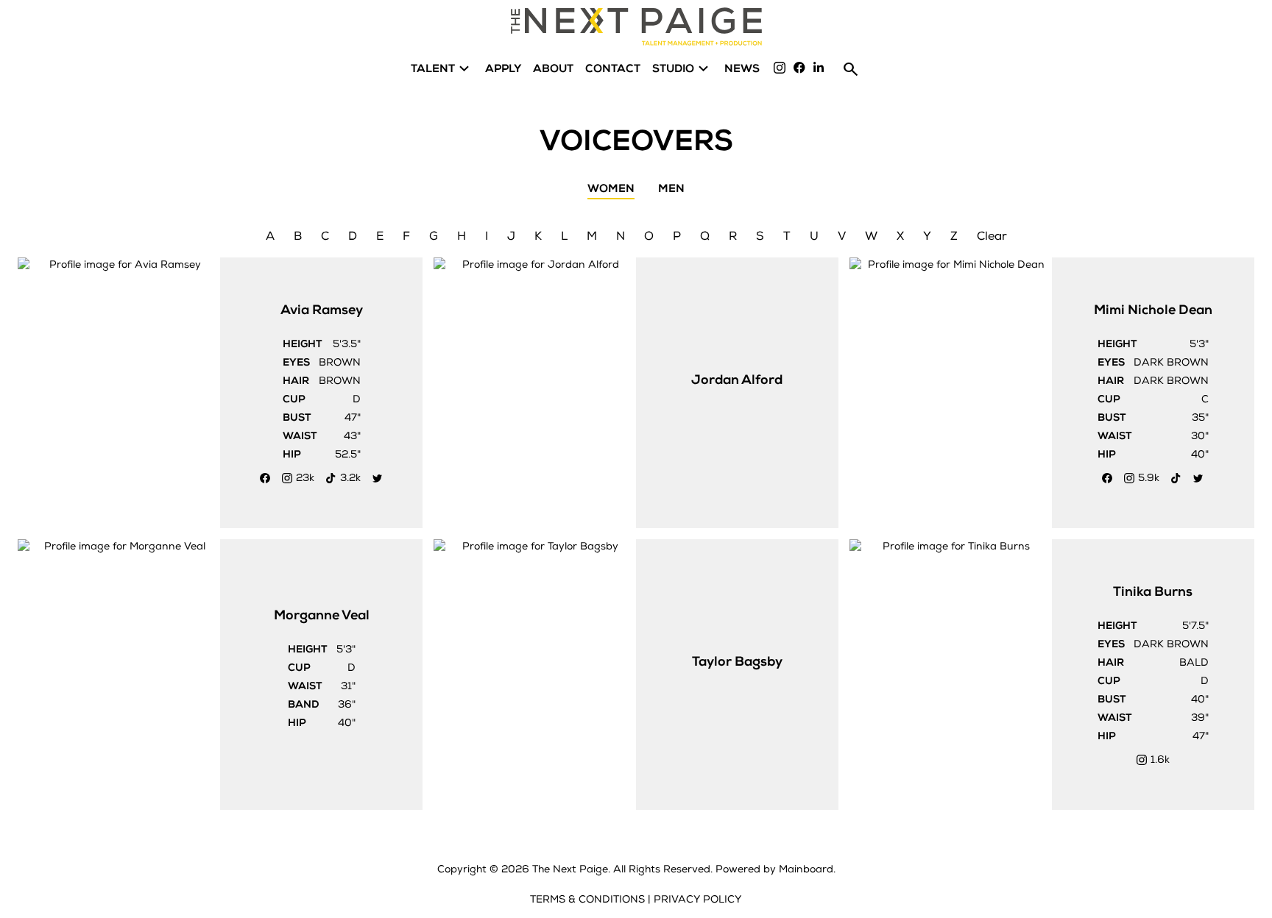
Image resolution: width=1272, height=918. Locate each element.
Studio (682, 69)
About (553, 68)
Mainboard (806, 869)
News (742, 68)
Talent (442, 69)
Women (611, 189)
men (671, 189)
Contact (612, 68)
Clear (992, 236)
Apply (503, 68)
